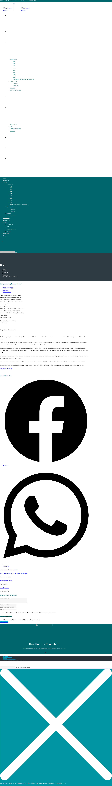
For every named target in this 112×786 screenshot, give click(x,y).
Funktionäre (6, 180)
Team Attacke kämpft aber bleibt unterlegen (14, 573)
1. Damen (12, 209)
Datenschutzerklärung (7, 657)
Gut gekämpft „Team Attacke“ (10, 276)
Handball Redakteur (8, 287)
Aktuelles (5, 290)
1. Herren (12, 211)
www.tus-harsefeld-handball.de (31, 648)
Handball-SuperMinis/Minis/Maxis (19, 204)
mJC (11, 198)
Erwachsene (10, 207)
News (4, 235)
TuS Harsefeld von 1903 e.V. (9, 659)
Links (8, 227)
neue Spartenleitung (6, 580)
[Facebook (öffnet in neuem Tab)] (7, 15)
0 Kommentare (7, 292)
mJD (11, 200)
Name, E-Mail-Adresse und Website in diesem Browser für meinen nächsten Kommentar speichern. (29, 612)
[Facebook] (45, 652)
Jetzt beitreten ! (4, 622)
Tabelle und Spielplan (6, 368)
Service (5, 222)
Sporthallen (6, 218)
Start (4, 178)
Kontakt (9, 231)
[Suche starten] (16, 252)
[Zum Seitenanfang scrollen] (1, 663)
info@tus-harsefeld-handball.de (49, 648)
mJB (11, 195)
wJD (11, 191)
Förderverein (6, 220)
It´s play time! (4, 588)
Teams (5, 182)
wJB (11, 187)
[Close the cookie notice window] (56, 780)
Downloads (10, 224)
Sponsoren (6, 233)
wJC (11, 189)
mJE (11, 202)
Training (9, 213)
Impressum (5, 656)
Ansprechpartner (11, 215)
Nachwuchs (10, 184)
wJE (11, 193)
